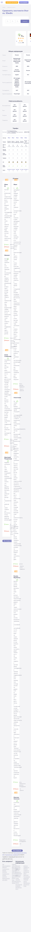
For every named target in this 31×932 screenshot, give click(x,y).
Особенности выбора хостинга (5, 870)
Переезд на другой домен (15, 877)
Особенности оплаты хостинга (5, 875)
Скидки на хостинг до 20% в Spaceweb (26, 873)
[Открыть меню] (2, 2)
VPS (3, 855)
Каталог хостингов (12, 2)
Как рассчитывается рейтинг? (6, 866)
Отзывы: (21, 42)
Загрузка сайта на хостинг (14, 872)
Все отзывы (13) (17, 850)
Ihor (9, 137)
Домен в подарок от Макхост (26, 867)
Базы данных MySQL (14, 881)
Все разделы (23, 2)
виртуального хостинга (20, 852)
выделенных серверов (12, 855)
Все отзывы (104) (8, 541)
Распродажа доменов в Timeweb (27, 878)
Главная (3, 7)
